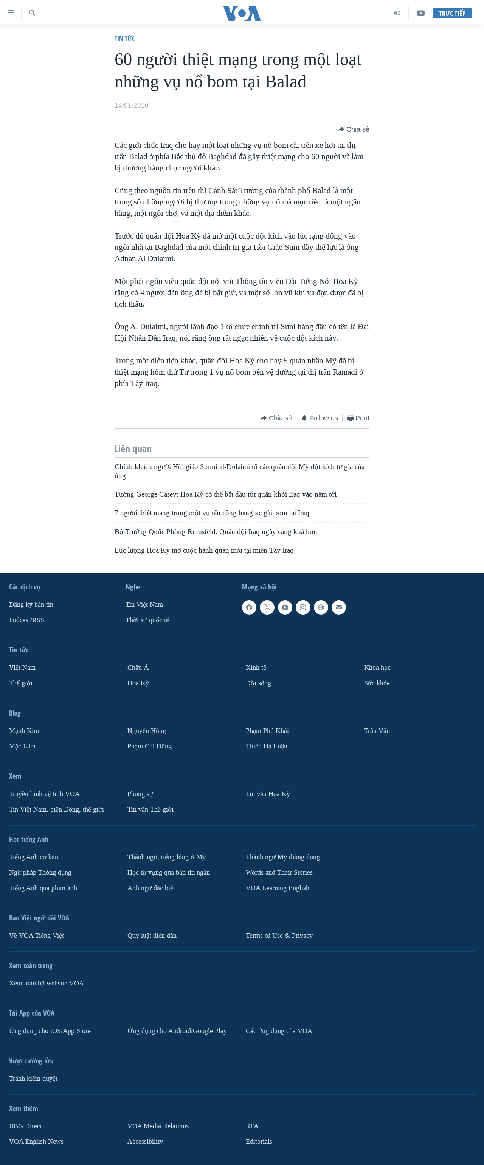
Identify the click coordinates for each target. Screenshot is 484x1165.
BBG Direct (25, 1126)
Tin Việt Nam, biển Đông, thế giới (56, 809)
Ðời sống (258, 683)
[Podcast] (321, 607)
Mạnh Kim (24, 731)
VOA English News (36, 1141)
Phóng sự (140, 794)
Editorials (259, 1141)
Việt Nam (22, 667)
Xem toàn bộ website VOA (46, 983)
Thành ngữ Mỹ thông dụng (283, 857)
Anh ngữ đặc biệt (151, 888)
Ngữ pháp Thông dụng (40, 872)
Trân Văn (377, 731)
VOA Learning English (277, 888)
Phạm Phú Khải (267, 731)
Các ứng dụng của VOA (279, 1031)
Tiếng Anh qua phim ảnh (43, 888)
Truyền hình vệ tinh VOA (44, 794)
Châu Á (138, 667)
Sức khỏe (377, 683)
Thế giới (21, 683)
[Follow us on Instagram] (303, 607)
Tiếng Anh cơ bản (33, 857)
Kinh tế (256, 667)
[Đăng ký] (339, 607)
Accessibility (145, 1141)
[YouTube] (421, 13)
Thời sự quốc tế (147, 620)
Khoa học (377, 667)
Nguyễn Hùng (146, 731)
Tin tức (125, 38)
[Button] (353, 129)
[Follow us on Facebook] (249, 607)
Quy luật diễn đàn (152, 935)
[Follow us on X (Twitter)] (267, 607)
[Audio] (397, 13)
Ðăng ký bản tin (31, 604)
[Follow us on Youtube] (285, 607)
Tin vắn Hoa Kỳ (268, 794)
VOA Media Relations (158, 1126)
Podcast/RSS (26, 620)
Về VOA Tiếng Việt (36, 935)
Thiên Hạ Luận (266, 746)
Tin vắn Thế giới (150, 809)
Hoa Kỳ (138, 683)
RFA (252, 1126)
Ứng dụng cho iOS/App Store (50, 1031)
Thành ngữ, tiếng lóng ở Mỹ (166, 857)
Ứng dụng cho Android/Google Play (177, 1031)
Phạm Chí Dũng (149, 746)
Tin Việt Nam (144, 604)
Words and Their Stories (279, 872)
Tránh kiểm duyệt (33, 1078)
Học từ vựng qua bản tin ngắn (168, 872)
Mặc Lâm (22, 746)
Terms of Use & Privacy (279, 935)
